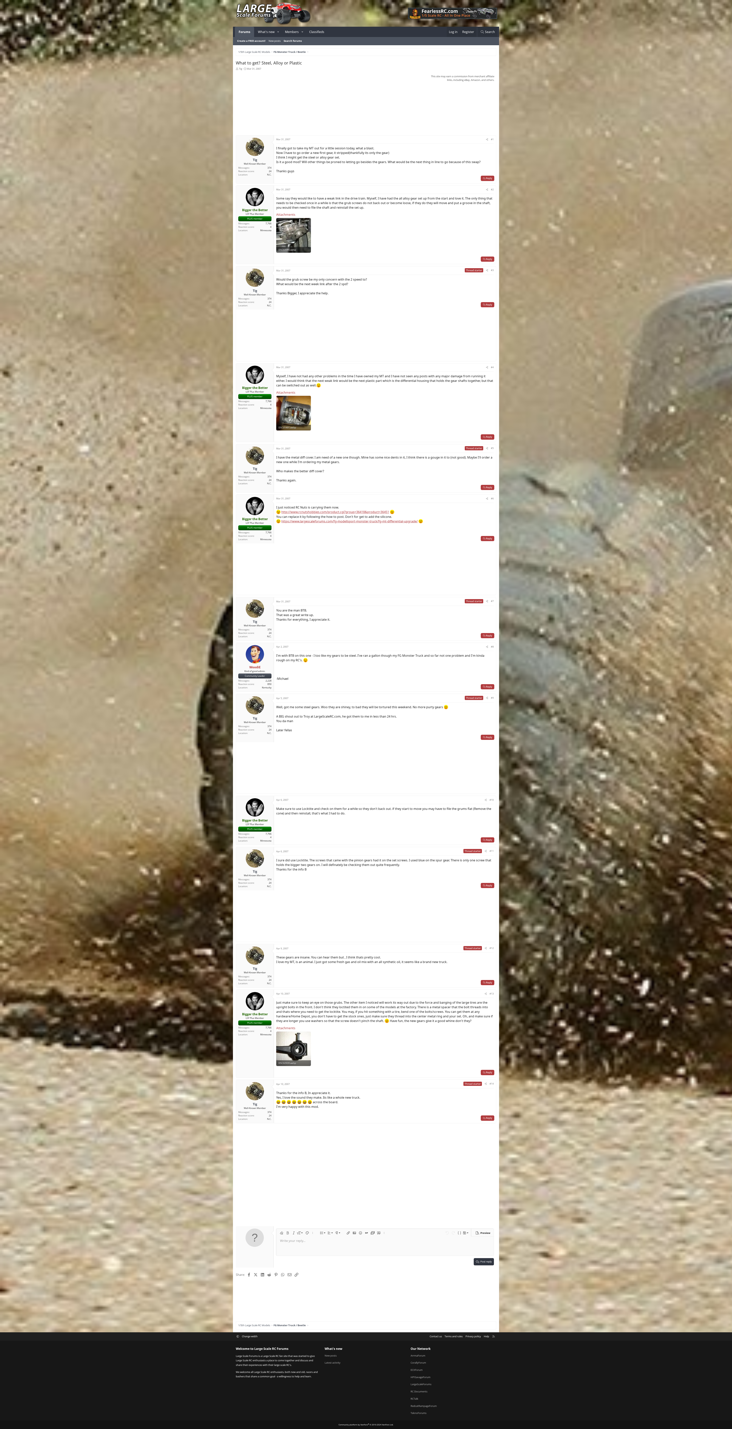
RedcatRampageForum (424, 1406)
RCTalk (414, 1398)
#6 (492, 498)
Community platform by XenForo (366, 1424)
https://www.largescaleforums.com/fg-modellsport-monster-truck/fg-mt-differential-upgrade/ (349, 521)
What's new (266, 32)
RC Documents (419, 1391)
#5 (492, 448)
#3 (492, 270)
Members (292, 32)
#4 (492, 367)
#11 (492, 851)
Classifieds (316, 32)
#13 (492, 993)
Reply (489, 178)
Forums (244, 32)
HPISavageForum (420, 1377)
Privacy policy (473, 1336)
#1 (492, 139)
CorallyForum (418, 1362)
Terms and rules (454, 1336)
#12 (492, 948)
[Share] (487, 139)
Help (486, 1336)
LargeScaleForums (421, 1384)
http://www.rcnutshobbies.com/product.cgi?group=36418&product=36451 (335, 512)
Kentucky (266, 687)
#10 (492, 799)
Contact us (436, 1336)
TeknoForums (418, 1413)
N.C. (269, 174)
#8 (492, 646)
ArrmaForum (418, 1355)
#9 (492, 697)
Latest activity (332, 1362)
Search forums (293, 41)
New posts (275, 41)
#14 (492, 1083)
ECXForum (417, 1370)
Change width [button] (250, 1336)
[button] (278, 32)
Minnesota (265, 230)
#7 (492, 601)
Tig (240, 68)
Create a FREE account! (251, 41)
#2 (492, 189)
